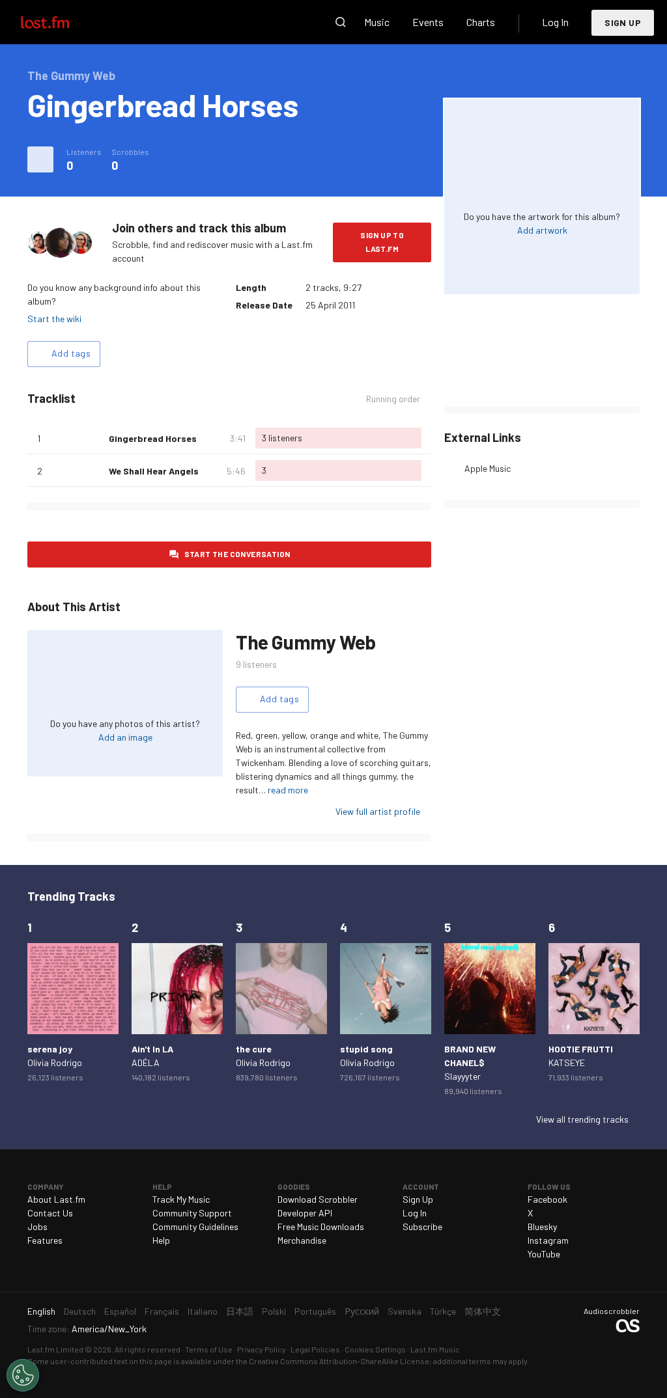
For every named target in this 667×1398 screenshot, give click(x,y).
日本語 (239, 1311)
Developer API (304, 1212)
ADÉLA (146, 1062)
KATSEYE (566, 1062)
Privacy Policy (261, 1349)
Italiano (203, 1311)
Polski (274, 1311)
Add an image (125, 737)
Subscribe (422, 1226)
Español (120, 1311)
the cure (254, 1048)
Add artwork (542, 230)
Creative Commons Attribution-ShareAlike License (339, 1360)
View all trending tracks (582, 1119)
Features (45, 1240)
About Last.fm (56, 1199)
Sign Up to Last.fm (382, 241)
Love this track (93, 438)
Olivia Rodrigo (54, 1062)
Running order (393, 398)
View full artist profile (377, 811)
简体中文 (482, 1311)
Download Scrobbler (317, 1199)
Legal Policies (315, 1349)
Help (161, 1240)
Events (428, 22)
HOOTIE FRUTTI (580, 1048)
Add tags (71, 353)
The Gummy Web (306, 641)
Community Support (192, 1212)
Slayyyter (462, 1076)
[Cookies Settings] (23, 1375)
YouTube (544, 1253)
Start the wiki (54, 318)
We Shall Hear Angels (154, 470)
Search (340, 22)
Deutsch (80, 1311)
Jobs (37, 1226)
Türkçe (443, 1311)
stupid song (366, 1048)
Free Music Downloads (320, 1226)
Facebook (547, 1199)
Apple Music (487, 468)
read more (288, 789)
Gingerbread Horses (153, 438)
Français (162, 1311)
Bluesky (542, 1226)
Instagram (548, 1240)
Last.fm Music (435, 1349)
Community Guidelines (195, 1226)
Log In (555, 22)
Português (315, 1311)
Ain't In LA (152, 1048)
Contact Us (50, 1212)
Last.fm (60, 22)
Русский (362, 1311)
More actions (40, 159)
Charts (480, 22)
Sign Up (622, 22)
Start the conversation (237, 553)
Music (377, 22)
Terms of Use (209, 1349)
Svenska (404, 1311)
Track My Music (181, 1199)
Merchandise (301, 1240)
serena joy (49, 1048)
